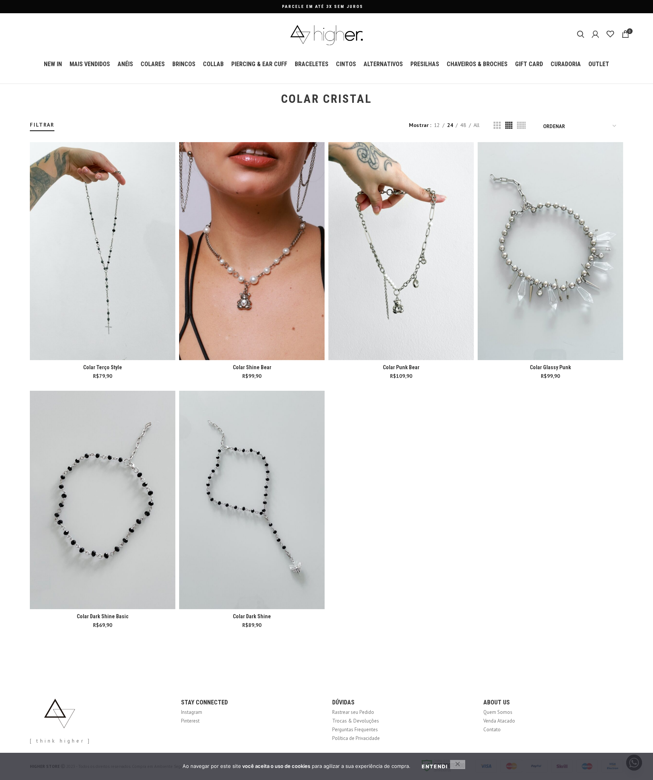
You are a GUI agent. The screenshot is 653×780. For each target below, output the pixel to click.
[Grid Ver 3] (497, 125)
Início (34, 118)
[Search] (580, 34)
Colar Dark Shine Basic (102, 616)
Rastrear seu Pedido (353, 712)
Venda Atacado (499, 721)
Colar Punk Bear (401, 367)
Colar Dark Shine (252, 616)
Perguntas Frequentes (355, 729)
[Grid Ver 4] (508, 125)
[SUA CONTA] (595, 34)
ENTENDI (435, 766)
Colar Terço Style (102, 367)
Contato (492, 729)
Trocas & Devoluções (355, 721)
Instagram (191, 712)
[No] (457, 764)
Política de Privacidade (356, 738)
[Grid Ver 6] (521, 125)
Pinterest (190, 721)
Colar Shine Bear (252, 367)
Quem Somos (497, 712)
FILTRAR (42, 124)
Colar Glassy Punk (550, 367)
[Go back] (271, 99)
